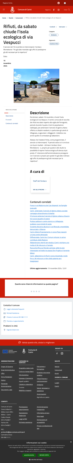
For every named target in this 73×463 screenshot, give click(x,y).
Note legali (40, 416)
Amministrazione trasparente (42, 408)
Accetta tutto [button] (29, 455)
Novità (11, 18)
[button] (36, 459)
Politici (3, 380)
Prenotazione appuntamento (24, 408)
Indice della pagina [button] (11, 110)
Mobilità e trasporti (25, 390)
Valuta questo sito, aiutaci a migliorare (38, 342)
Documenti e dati (6, 390)
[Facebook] (53, 9)
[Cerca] (69, 10)
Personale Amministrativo (6, 385)
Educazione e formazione (41, 367)
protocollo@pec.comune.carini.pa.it (13, 432)
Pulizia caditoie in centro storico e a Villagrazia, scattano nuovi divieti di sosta (46, 222)
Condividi (52, 27)
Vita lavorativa (23, 375)
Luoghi (57, 383)
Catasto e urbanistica (26, 384)
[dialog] (36, 451)
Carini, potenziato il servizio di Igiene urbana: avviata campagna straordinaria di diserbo (48, 212)
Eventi (57, 386)
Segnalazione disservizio (23, 414)
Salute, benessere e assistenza (43, 389)
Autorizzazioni (41, 394)
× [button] (71, 442)
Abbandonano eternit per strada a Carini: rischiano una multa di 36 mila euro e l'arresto (49, 244)
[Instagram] (58, 9)
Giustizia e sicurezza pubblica (43, 373)
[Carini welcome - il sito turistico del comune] (58, 3)
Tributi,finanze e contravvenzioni (42, 379)
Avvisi (57, 373)
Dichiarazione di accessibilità (42, 421)
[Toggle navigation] (4, 9)
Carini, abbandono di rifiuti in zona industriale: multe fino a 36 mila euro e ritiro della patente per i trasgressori (48, 258)
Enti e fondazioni (6, 377)
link (55, 451)
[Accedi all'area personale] (64, 3)
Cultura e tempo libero (26, 371)
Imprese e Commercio (26, 378)
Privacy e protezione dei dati (44, 427)
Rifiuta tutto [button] (44, 455)
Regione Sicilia (7, 3)
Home (4, 18)
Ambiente (40, 385)
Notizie (57, 366)
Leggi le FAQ (23, 419)
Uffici (2, 373)
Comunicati (19, 18)
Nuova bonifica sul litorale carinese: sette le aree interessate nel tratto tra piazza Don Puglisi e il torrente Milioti (49, 250)
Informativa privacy (43, 413)
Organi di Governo (7, 366)
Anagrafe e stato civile (26, 368)
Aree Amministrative (8, 370)
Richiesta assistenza (25, 422)
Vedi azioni (62, 27)
